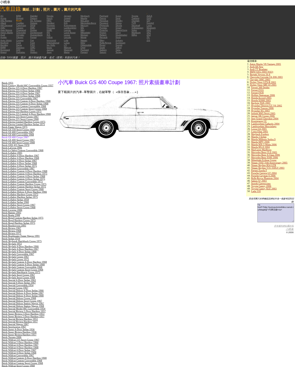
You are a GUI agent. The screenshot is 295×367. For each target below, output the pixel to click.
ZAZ (149, 35)
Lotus (67, 43)
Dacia (19, 45)
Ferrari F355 (257, 90)
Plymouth (104, 25)
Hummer (51, 25)
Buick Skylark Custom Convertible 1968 (22, 267)
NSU (83, 43)
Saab (102, 47)
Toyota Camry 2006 (261, 186)
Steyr (118, 32)
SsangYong (121, 30)
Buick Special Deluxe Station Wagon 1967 (23, 303)
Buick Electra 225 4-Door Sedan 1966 (21, 90)
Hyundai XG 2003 (260, 110)
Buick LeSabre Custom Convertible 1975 (22, 181)
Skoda (119, 25)
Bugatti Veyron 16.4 (260, 74)
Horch (49, 18)
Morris (83, 37)
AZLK (149, 16)
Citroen (19, 37)
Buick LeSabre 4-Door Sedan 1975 (19, 166)
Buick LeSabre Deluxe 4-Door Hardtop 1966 (24, 192)
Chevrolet (21, 32)
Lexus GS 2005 (259, 129)
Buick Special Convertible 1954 (17, 285)
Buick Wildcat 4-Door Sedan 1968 (19, 352)
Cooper (20, 40)
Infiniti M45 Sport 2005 (263, 113)
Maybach (85, 16)
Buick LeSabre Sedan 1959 (15, 199)
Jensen (67, 16)
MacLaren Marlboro (261, 149)
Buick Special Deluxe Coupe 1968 (19, 298)
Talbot (119, 47)
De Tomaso (35, 20)
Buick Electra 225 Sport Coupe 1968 (20, 119)
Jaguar (50, 50)
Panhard (104, 16)
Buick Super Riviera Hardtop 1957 (19, 334)
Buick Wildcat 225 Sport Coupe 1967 (20, 339)
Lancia (67, 30)
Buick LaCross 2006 (12, 147)
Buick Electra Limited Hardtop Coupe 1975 (23, 121)
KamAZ (150, 23)
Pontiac (103, 28)
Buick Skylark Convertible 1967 (18, 254)
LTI (65, 45)
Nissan (84, 40)
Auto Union (6, 40)
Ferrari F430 (257, 92)
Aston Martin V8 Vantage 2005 (265, 64)
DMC (32, 28)
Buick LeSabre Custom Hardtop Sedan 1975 (24, 186)
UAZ (149, 30)
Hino (32, 50)
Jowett (67, 18)
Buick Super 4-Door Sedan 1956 (18, 329)
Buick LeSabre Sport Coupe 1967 (18, 205)
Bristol (3, 52)
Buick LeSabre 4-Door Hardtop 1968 (20, 158)
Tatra (118, 50)
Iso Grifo (51, 45)
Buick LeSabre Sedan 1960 (15, 202)
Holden (33, 52)
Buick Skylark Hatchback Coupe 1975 (21, 272)
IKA (48, 35)
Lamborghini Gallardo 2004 (265, 123)
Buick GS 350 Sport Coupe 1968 (18, 129)
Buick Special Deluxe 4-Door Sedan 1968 (23, 295)
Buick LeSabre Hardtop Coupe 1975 (20, 194)
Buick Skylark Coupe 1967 (15, 256)
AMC (2, 28)
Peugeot (104, 23)
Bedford (4, 43)
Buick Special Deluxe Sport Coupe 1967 (22, 301)
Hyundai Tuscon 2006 (262, 108)
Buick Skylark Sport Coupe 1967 (18, 275)
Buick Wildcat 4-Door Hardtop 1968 (20, 347)
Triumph (136, 20)
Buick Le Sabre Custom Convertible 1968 (22, 150)
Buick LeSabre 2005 (12, 153)
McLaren (85, 20)
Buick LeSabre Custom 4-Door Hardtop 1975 (24, 173)
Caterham (21, 25)
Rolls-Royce (105, 43)
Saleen (103, 50)
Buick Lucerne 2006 (12, 210)
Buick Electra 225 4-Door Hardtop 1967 (22, 88)
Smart (118, 28)
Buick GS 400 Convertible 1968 (18, 134)
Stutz (118, 37)
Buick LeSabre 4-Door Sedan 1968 (19, 163)
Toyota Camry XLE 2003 (264, 188)
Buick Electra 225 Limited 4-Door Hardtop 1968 (26, 114)
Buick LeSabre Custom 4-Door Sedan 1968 (23, 176)
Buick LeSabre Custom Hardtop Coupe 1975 (24, 184)
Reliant (103, 35)
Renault (103, 37)
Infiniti (49, 37)
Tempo (119, 52)
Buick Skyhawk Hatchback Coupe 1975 (22, 241)
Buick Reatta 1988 (11, 215)
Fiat (32, 40)
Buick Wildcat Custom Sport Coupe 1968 (22, 363)
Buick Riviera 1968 (11, 230)
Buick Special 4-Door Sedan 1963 (19, 280)
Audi (2, 35)
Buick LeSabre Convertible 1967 (18, 168)
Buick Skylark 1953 (12, 243)
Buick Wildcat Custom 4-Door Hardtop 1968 (24, 358)
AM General (6, 25)
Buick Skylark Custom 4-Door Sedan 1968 (23, 264)
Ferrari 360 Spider (260, 87)
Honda (50, 16)
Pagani (84, 52)
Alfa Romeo (6, 20)
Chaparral (21, 30)
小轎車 (289, 229)
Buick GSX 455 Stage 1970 (15, 145)
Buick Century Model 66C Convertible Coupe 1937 (27, 85)
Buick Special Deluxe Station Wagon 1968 (23, 306)
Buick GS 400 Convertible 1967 (18, 132)
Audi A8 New (256, 66)
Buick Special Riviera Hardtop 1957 (20, 321)
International (53, 43)
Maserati (68, 50)
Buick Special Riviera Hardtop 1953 (20, 319)
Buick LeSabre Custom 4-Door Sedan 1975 (23, 179)
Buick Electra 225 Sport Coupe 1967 (20, 116)
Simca (119, 23)
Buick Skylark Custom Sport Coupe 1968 (22, 269)
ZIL (148, 37)
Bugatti (19, 18)
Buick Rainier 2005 (11, 212)
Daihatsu (20, 52)
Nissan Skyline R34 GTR (263, 165)
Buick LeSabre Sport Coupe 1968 (18, 207)
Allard (3, 23)
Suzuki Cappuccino (261, 183)
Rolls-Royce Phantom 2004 (265, 178)
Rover (102, 45)
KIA (66, 23)
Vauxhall (136, 25)
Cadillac (20, 23)
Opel (83, 47)
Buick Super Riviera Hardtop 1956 (19, 332)
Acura (3, 18)
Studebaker (121, 35)
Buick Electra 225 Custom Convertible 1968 (24, 106)
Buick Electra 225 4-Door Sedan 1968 (21, 96)
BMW (3, 47)
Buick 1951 (7, 83)
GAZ (149, 18)
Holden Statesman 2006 (263, 95)
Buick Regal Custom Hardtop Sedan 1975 (22, 217)
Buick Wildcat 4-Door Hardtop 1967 (20, 345)
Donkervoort (36, 32)
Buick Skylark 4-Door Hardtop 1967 (20, 249)
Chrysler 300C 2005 (260, 79)
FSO (32, 45)
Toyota (135, 16)
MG (82, 28)
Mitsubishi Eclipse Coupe (263, 160)
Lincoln (67, 37)
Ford (32, 43)
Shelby (119, 20)
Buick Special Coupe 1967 (15, 288)
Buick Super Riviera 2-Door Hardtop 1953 (23, 314)
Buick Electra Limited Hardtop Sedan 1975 (23, 124)
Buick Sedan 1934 (11, 238)
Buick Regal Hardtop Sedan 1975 (18, 223)
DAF (18, 50)
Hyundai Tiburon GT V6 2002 (266, 105)
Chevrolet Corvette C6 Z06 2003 (266, 77)
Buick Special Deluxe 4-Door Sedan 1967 (23, 293)
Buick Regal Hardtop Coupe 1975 (19, 220)
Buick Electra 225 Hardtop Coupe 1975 (21, 111)
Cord (18, 43)
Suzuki (119, 45)
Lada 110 (256, 191)
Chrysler (20, 35)
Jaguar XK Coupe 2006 (263, 116)
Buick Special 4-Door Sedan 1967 (19, 282)
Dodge (33, 30)
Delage (33, 23)
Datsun (33, 18)
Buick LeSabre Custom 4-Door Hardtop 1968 (24, 171)
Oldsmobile (86, 45)
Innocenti (51, 40)
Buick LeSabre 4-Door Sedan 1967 (19, 160)
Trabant (135, 18)
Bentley (4, 45)
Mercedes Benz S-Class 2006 (265, 155)
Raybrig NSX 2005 (260, 103)
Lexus (67, 35)
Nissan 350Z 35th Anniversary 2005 (269, 162)
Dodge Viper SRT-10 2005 (263, 84)
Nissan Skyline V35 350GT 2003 (267, 168)
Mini (82, 30)
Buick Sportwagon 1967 (14, 326)
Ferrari (33, 37)
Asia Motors (6, 30)
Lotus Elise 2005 (259, 131)
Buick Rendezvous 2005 (14, 225)
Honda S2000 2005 (261, 100)
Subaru (119, 40)
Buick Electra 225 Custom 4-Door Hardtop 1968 (26, 101)
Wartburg (136, 32)
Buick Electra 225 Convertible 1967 (20, 98)
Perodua (104, 20)
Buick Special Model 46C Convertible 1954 (23, 308)
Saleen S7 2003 (259, 180)
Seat (118, 18)
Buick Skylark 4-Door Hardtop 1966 (20, 246)
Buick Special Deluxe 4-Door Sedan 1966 (23, 290)
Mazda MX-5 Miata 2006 (264, 144)
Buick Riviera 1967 (11, 228)
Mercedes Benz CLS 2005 (264, 152)
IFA (48, 32)
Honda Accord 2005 (261, 97)
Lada (149, 25)
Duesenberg (36, 35)
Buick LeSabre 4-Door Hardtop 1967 (20, 155)
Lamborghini (70, 28)
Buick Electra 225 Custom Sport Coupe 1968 (24, 108)
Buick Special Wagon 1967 (15, 324)
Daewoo (20, 47)
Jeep (49, 52)
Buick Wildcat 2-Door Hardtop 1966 (20, 342)
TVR (134, 23)
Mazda (84, 18)
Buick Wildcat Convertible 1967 (18, 355)
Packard (85, 50)
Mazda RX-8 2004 (260, 147)
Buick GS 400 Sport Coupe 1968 (18, 142)
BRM (18, 16)
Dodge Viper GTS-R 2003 (263, 82)
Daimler (34, 16)
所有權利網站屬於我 (283, 226)
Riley (102, 40)
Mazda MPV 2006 (260, 142)
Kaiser (67, 20)
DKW (32, 25)
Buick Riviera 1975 (11, 233)
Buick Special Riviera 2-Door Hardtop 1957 (24, 311)
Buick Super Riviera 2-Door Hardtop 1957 (23, 316)
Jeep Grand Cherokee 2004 (264, 118)
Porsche (104, 30)
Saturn (103, 52)
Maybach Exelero (260, 134)
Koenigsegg (70, 25)
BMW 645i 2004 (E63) (261, 72)
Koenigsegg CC (259, 121)
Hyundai (51, 28)
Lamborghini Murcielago (263, 126)
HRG (49, 20)
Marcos (67, 47)
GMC (32, 47)
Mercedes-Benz (88, 23)
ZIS (148, 40)
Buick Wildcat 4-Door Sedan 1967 (19, 350)
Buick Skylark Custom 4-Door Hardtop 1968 (24, 262)
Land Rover (70, 32)
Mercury (84, 25)
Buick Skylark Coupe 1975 (15, 259)
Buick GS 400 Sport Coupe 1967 (18, 140)
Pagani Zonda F (259, 170)
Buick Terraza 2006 (11, 337)
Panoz (103, 18)
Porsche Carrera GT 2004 (264, 173)
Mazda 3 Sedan (258, 136)
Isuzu (49, 47)
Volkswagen (137, 28)
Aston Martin (6, 32)
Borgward (5, 50)
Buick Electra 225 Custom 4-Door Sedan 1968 (25, 103)
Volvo (134, 30)
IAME (49, 30)
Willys (134, 35)
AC (1, 16)
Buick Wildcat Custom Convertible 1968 (22, 360)
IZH (148, 20)
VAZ (149, 32)
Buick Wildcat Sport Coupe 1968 (18, 365)
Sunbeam (120, 43)
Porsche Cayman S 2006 (263, 175)
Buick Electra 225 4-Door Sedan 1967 (21, 93)
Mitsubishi (85, 32)
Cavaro (19, 28)
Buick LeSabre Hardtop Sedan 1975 (20, 197)
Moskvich (151, 28)
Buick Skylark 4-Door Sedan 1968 (19, 251)
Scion (118, 16)
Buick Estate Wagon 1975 (14, 127)
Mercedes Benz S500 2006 (264, 157)
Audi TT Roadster (259, 69)
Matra (67, 52)
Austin (3, 37)
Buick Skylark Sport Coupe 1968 (18, 277)
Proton (103, 32)
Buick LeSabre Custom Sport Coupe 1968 (23, 189)
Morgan (84, 35)
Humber (50, 23)
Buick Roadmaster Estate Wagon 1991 (21, 236)
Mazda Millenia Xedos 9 (263, 139)
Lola (66, 40)
